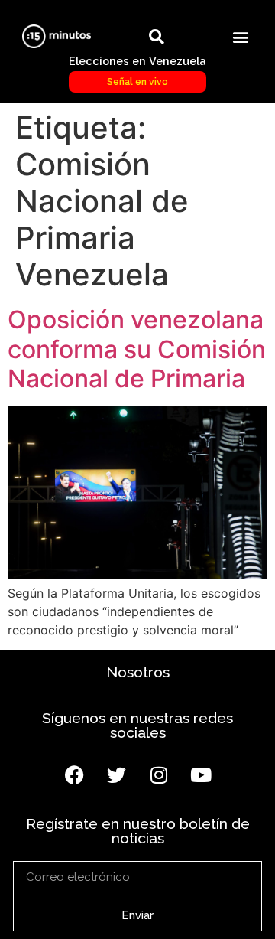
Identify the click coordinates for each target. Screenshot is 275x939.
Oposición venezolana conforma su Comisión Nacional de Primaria (137, 349)
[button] (240, 36)
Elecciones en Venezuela (137, 70)
